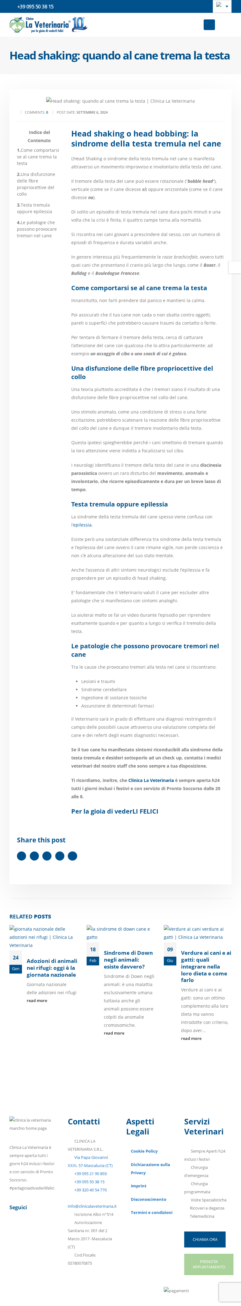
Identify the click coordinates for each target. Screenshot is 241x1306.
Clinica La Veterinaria (151, 780)
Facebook (21, 856)
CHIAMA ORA (205, 1239)
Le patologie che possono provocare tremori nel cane (37, 229)
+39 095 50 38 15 (88, 1182)
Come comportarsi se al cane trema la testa (38, 156)
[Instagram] (46, 1230)
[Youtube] (31, 1230)
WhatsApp (72, 856)
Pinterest (46, 856)
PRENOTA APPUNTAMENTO (209, 1264)
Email (59, 856)
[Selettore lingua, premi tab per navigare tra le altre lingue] (222, 6)
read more (37, 1000)
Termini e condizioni (152, 1212)
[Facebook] (15, 1230)
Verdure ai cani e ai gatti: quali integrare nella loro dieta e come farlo (206, 966)
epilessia (82, 525)
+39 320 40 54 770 (90, 1190)
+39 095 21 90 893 (90, 1173)
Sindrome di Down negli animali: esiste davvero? (128, 959)
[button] (209, 24)
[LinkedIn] (15, 1245)
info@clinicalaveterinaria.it (92, 1206)
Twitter (34, 856)
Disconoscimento (148, 1199)
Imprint (139, 1186)
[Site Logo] (48, 24)
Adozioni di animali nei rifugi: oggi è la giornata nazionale (52, 967)
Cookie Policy (144, 1151)
